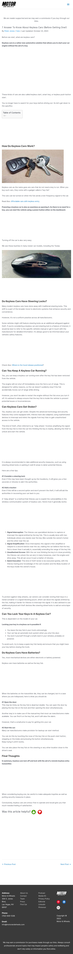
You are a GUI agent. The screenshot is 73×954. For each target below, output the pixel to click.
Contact (23, 896)
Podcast (41, 893)
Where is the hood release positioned (27, 365)
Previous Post (9, 864)
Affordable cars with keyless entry (25, 201)
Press (22, 901)
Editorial (41, 901)
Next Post (66, 864)
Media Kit (42, 896)
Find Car (23, 904)
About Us (24, 893)
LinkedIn (41, 904)
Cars (18, 31)
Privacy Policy (44, 899)
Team (22, 899)
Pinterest (42, 907)
